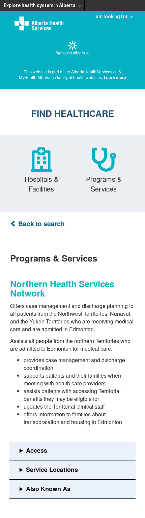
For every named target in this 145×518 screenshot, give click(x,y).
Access (36, 450)
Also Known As (48, 488)
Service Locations (52, 469)
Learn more (115, 77)
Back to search (41, 223)
